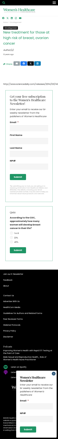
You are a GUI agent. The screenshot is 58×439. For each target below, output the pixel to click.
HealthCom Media (11, 307)
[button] (4, 2)
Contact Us (8, 295)
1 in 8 (16, 233)
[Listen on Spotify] (7, 367)
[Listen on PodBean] (7, 377)
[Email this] (16, 63)
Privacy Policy (9, 330)
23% (16, 237)
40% (16, 242)
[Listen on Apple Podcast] (7, 372)
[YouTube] (20, 18)
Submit (18, 177)
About (6, 285)
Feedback (7, 280)
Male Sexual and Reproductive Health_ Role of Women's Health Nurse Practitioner (24, 358)
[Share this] (24, 63)
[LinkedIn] (12, 18)
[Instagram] (16, 18)
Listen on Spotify (18, 367)
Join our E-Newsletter (13, 274)
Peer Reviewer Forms (13, 319)
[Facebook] (3, 18)
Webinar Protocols (11, 325)
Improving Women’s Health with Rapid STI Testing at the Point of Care (27, 352)
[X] (7, 18)
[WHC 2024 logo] (19, 10)
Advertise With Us (11, 301)
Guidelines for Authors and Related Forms (22, 313)
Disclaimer (8, 336)
